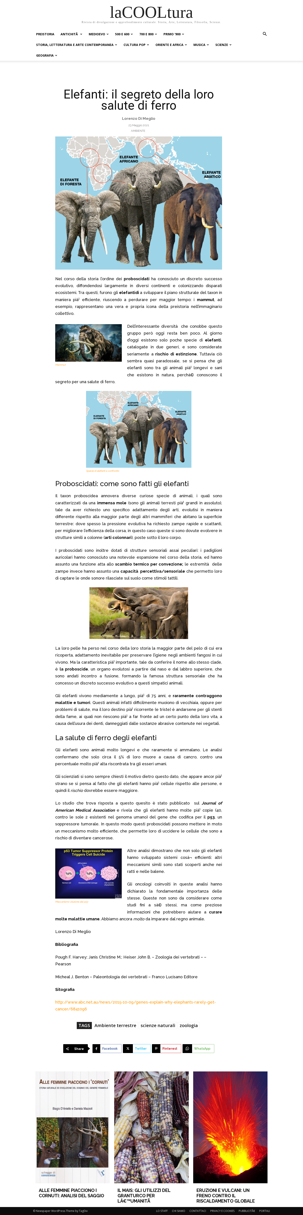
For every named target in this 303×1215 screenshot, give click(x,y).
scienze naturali (158, 1025)
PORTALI (264, 1211)
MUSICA (199, 45)
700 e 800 (146, 34)
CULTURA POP (135, 45)
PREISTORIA (45, 34)
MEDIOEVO (97, 34)
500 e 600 (122, 34)
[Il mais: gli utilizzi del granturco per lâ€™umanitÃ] (151, 1127)
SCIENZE (221, 45)
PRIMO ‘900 (172, 34)
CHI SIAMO (178, 1211)
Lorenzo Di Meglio (138, 118)
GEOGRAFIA (45, 55)
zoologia (189, 1025)
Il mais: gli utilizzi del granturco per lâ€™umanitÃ (144, 1196)
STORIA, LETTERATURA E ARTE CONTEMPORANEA (75, 45)
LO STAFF (162, 1211)
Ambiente (138, 130)
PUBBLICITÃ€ (247, 1211)
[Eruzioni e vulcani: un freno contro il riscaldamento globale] (230, 1127)
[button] (264, 34)
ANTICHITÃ (70, 34)
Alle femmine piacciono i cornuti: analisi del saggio (71, 1193)
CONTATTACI (197, 1211)
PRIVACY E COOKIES (222, 1211)
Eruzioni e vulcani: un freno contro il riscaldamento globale (226, 1196)
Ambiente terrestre (115, 1025)
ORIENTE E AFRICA (169, 45)
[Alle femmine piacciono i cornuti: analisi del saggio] (72, 1127)
